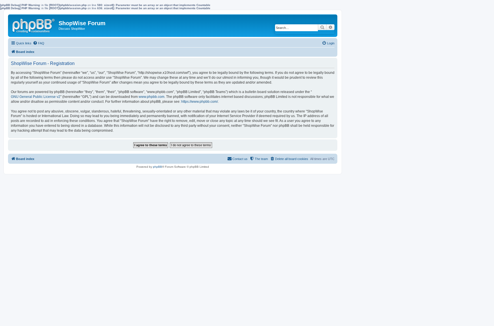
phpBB (157, 166)
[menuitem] (38, 43)
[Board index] (34, 24)
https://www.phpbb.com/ (199, 102)
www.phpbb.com (151, 97)
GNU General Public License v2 (35, 97)
